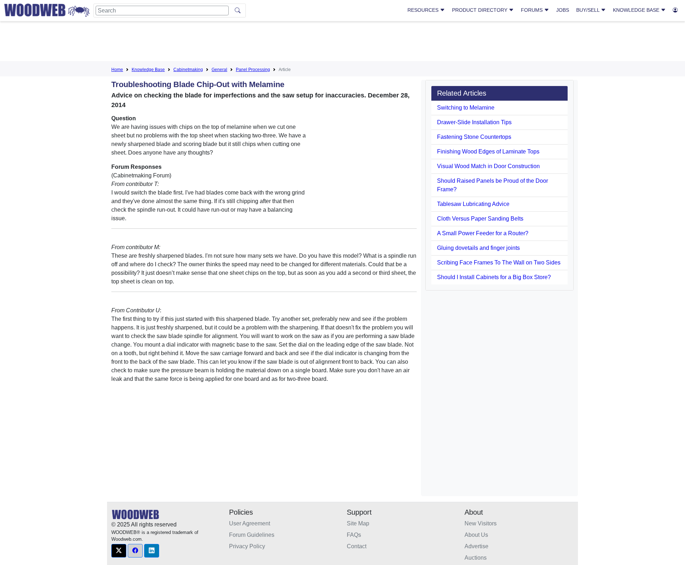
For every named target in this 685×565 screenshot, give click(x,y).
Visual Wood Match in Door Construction (488, 166)
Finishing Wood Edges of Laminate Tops (488, 151)
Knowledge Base (637, 10)
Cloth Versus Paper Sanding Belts (480, 219)
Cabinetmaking (188, 69)
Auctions (476, 558)
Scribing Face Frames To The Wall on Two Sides (498, 262)
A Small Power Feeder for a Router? (482, 233)
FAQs (354, 535)
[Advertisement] (342, 42)
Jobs (562, 10)
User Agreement (249, 523)
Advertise (476, 546)
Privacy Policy (247, 546)
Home (117, 69)
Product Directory (480, 10)
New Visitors (481, 523)
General (219, 69)
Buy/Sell (588, 10)
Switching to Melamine (465, 108)
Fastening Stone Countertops (474, 137)
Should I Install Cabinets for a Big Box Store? (494, 277)
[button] (118, 551)
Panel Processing (253, 69)
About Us (476, 535)
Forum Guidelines (251, 535)
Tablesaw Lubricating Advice (473, 204)
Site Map (358, 523)
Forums (532, 10)
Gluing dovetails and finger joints (478, 248)
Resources (423, 10)
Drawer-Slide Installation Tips (474, 122)
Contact (356, 546)
